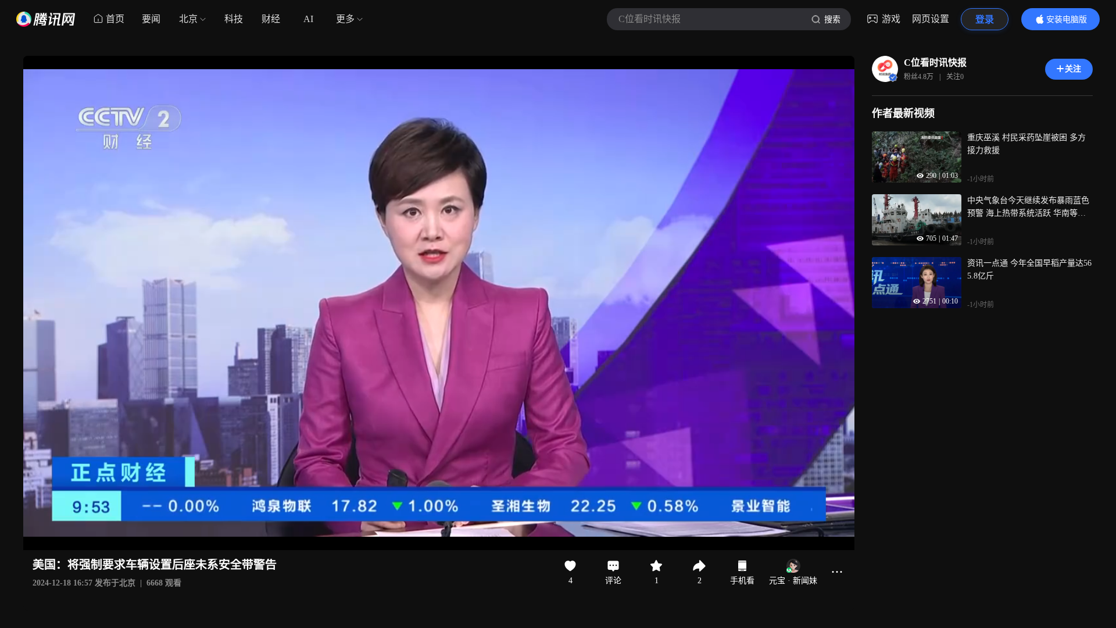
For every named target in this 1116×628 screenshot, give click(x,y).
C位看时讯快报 (935, 62)
